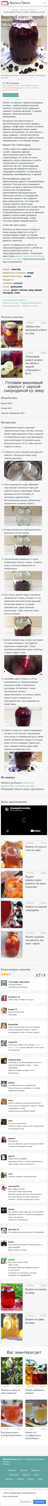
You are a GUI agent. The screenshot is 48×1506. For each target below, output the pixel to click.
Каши (36, 1474)
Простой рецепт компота (14, 300)
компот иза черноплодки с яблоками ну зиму (17, 784)
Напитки (9, 1479)
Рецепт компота (10, 95)
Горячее (24, 1470)
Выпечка (12, 1470)
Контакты (6, 1464)
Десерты (35, 1470)
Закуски (26, 1474)
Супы (40, 1479)
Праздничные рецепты (31, 303)
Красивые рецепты (11, 306)
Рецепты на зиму (30, 306)
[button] (45, 3)
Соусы (31, 1479)
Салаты (20, 1479)
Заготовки (14, 1474)
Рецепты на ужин (11, 303)
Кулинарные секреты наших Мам (15, 3)
